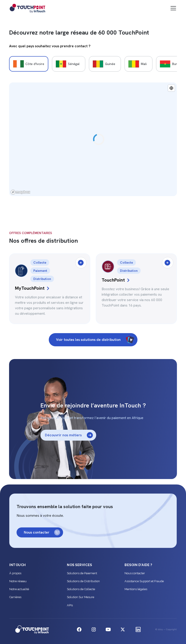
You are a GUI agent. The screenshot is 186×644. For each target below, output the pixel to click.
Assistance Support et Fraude (144, 581)
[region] (93, 139)
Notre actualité (19, 589)
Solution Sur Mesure (80, 597)
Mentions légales (136, 589)
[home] (28, 8)
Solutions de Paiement (82, 573)
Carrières (15, 597)
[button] (172, 8)
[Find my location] (171, 88)
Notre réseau (18, 581)
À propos (15, 573)
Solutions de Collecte (81, 589)
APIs (70, 605)
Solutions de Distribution (83, 581)
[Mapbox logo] (20, 192)
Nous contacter (135, 573)
